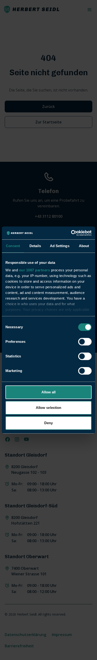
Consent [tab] (13, 246)
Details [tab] (35, 246)
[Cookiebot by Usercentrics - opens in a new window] (71, 233)
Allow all (48, 392)
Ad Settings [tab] (59, 246)
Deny (48, 423)
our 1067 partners (34, 270)
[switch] (85, 341)
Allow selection (48, 408)
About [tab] (84, 246)
